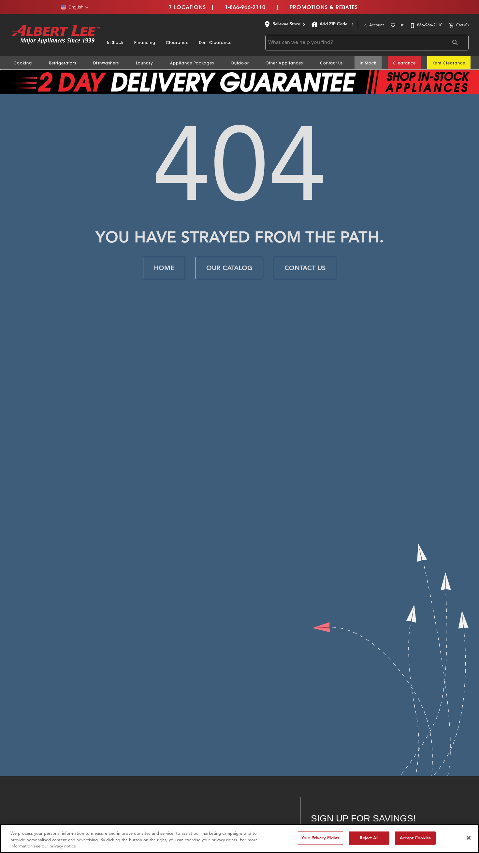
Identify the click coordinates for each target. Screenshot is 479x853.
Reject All (369, 837)
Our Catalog (229, 268)
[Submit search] (455, 42)
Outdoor (240, 63)
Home (164, 268)
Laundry (144, 63)
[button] (75, 7)
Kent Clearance (215, 42)
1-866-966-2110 (245, 7)
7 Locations (187, 7)
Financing (145, 42)
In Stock (115, 42)
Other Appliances (284, 63)
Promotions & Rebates (324, 7)
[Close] (468, 838)
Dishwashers (106, 63)
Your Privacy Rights (320, 837)
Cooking (23, 63)
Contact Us (331, 63)
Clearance (177, 42)
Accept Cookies (415, 837)
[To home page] (56, 35)
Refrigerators (63, 63)
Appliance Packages (192, 63)
